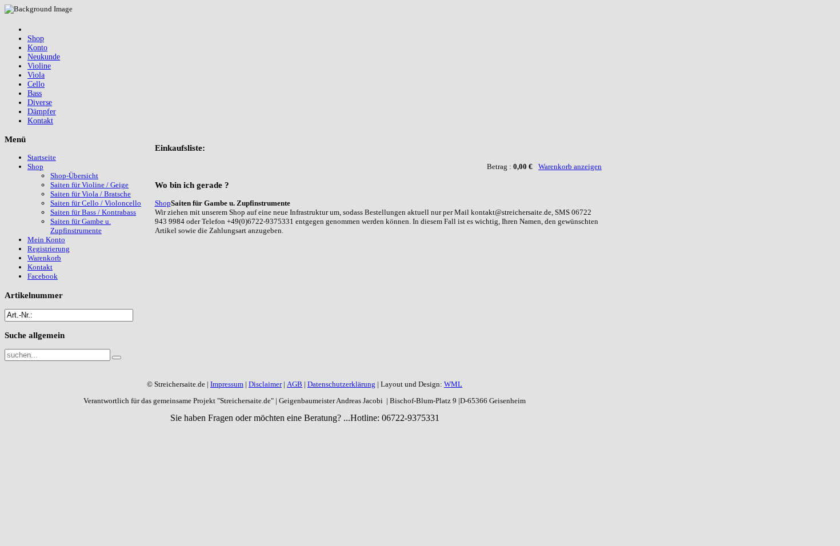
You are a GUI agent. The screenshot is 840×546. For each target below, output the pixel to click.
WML (453, 384)
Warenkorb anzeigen (570, 166)
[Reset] (116, 357)
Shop (163, 203)
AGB (294, 384)
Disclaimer (265, 384)
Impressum (226, 384)
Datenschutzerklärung (341, 384)
